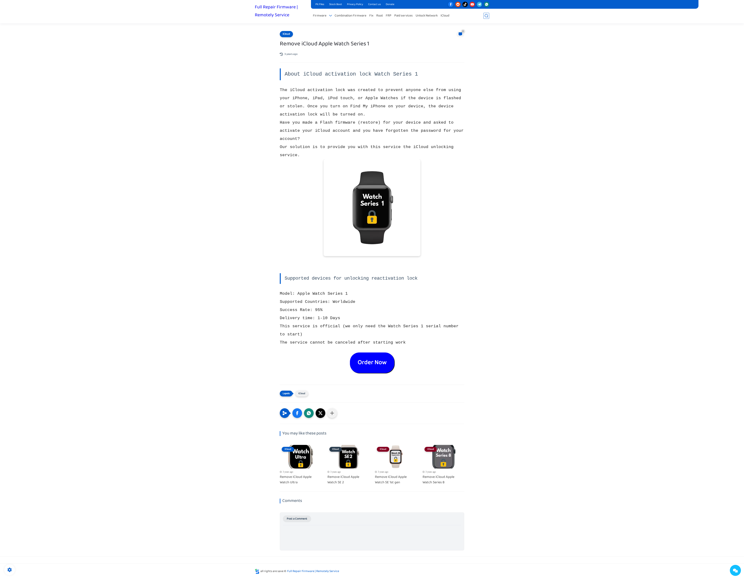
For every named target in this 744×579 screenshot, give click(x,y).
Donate (390, 4)
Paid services (403, 16)
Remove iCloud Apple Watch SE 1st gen (391, 480)
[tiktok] (465, 4)
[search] (486, 16)
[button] (297, 413)
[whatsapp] (486, 4)
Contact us (374, 4)
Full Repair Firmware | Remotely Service (276, 11)
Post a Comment (297, 518)
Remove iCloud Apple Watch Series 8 (438, 480)
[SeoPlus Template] (257, 571)
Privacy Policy (355, 4)
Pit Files (319, 4)
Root (379, 16)
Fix (371, 16)
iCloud (445, 16)
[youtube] (472, 4)
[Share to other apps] (332, 413)
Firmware (319, 16)
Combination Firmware (350, 16)
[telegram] (479, 4)
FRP (388, 16)
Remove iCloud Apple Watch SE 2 (343, 480)
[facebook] (450, 4)
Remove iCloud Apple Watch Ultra (296, 480)
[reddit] (458, 4)
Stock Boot (335, 4)
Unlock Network (427, 16)
